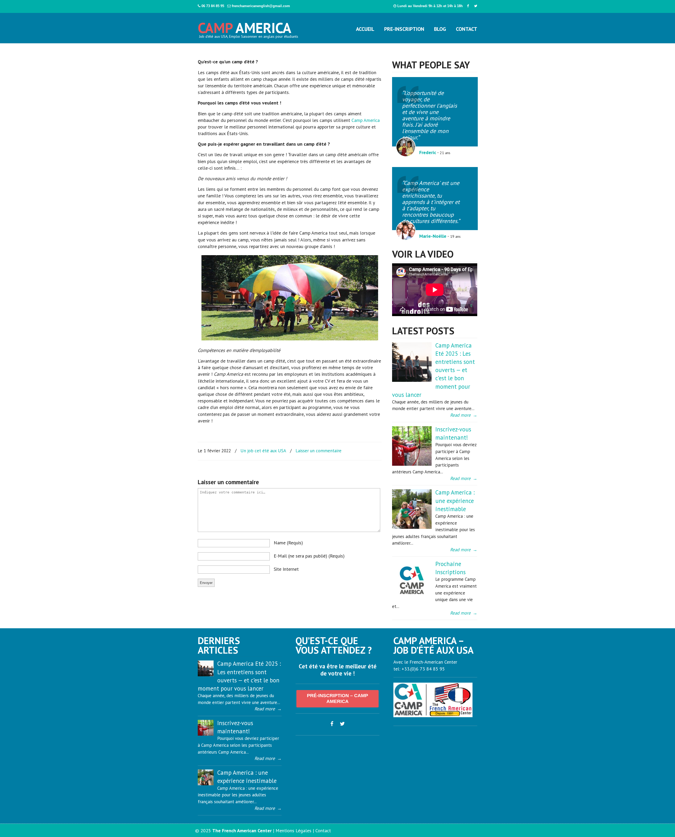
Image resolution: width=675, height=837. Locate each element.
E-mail (309, 556)
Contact (323, 831)
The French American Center (242, 831)
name (288, 543)
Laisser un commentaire (318, 451)
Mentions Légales (293, 831)
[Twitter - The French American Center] (475, 6)
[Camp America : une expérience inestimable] (412, 527)
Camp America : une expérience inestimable (455, 500)
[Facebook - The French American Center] (468, 6)
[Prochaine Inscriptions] (412, 599)
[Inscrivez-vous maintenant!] (412, 464)
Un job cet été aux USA (263, 451)
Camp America (365, 120)
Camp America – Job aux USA (245, 26)
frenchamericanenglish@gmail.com (261, 6)
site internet (286, 569)
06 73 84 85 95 (213, 6)
